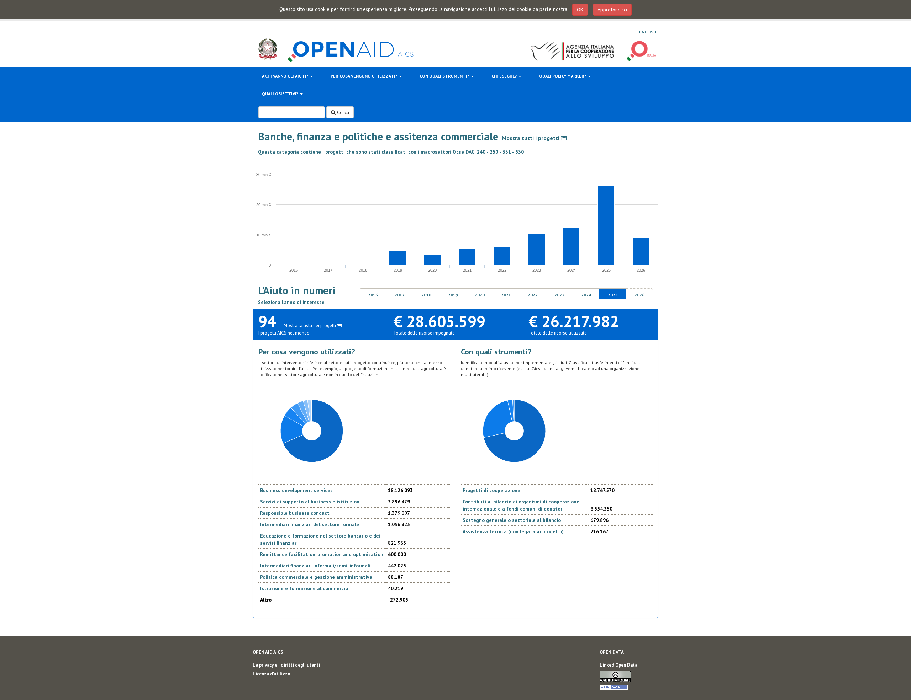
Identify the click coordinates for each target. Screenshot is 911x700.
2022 (533, 295)
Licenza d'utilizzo (271, 674)
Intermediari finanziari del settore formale (309, 524)
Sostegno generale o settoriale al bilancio (512, 520)
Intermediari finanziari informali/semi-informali (315, 565)
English (647, 31)
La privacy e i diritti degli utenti (286, 665)
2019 (453, 295)
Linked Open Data (618, 665)
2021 (506, 295)
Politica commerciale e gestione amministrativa (316, 577)
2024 (586, 295)
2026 (639, 295)
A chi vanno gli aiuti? (285, 76)
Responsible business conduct (295, 513)
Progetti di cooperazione (491, 490)
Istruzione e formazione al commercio (304, 588)
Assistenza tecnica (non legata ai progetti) (513, 531)
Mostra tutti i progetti (531, 137)
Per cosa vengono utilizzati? (364, 76)
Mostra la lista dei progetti (310, 325)
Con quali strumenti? (445, 76)
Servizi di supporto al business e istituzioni (310, 501)
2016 (373, 295)
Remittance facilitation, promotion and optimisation (321, 554)
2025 (613, 295)
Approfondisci (612, 9)
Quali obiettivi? (280, 93)
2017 (400, 295)
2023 (559, 295)
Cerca (342, 112)
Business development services (296, 490)
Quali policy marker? (563, 76)
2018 (426, 295)
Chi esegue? (504, 76)
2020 (480, 295)
